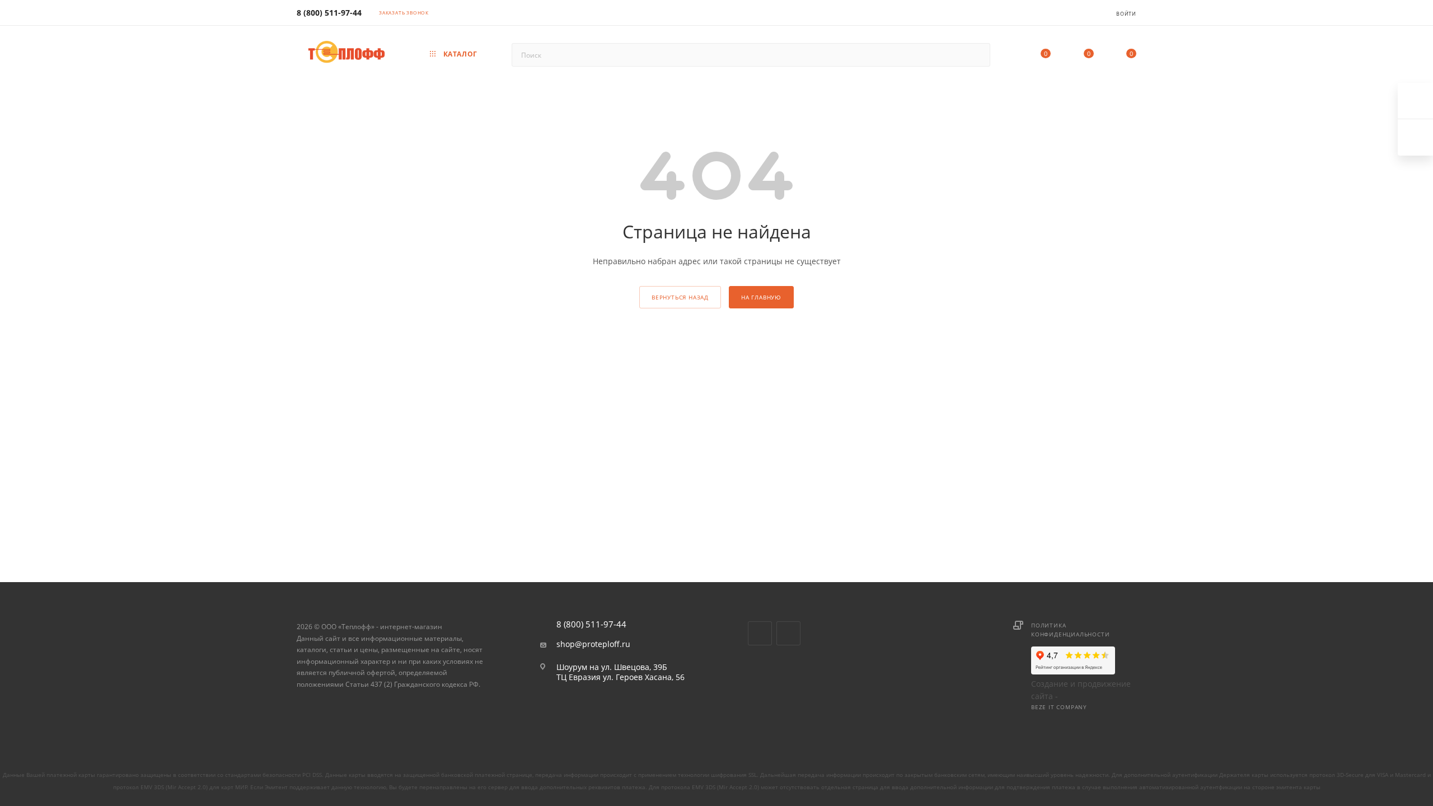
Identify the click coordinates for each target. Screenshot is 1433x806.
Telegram (788, 633)
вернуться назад (680, 297)
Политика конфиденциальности (1070, 629)
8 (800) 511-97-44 (329, 12)
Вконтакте (760, 633)
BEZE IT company (1059, 707)
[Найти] (976, 55)
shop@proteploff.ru (593, 644)
